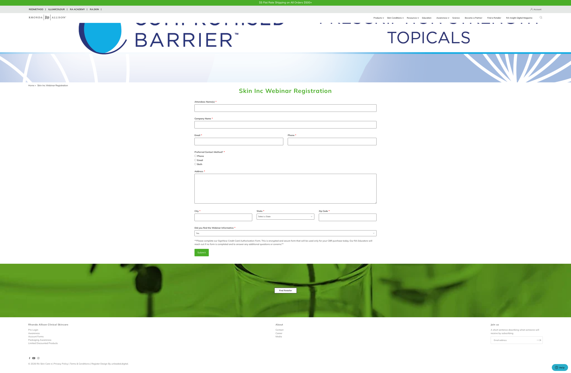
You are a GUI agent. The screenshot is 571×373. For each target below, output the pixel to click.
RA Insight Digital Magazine (519, 18)
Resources (412, 18)
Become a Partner (473, 18)
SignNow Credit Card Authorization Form (239, 240)
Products (378, 18)
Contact (279, 329)
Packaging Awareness (39, 340)
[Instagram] (38, 358)
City (196, 211)
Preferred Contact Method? (208, 152)
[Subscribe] (539, 340)
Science (456, 18)
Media (279, 336)
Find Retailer (285, 290)
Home (31, 85)
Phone (291, 135)
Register (95, 363)
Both (199, 164)
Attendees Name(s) (204, 101)
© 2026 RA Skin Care (39, 363)
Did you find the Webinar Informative (214, 227)
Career (279, 333)
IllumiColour (56, 9)
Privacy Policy (61, 363)
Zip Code (323, 211)
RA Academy (77, 9)
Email (197, 135)
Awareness (441, 18)
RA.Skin (94, 9)
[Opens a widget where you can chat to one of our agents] (560, 368)
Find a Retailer (494, 18)
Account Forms (36, 336)
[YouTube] (33, 358)
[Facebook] (29, 358)
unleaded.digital (119, 363)
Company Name (202, 118)
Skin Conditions (394, 18)
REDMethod (36, 9)
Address (198, 171)
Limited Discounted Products (43, 343)
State (259, 211)
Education (426, 18)
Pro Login (33, 329)
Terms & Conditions (80, 363)
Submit (201, 252)
